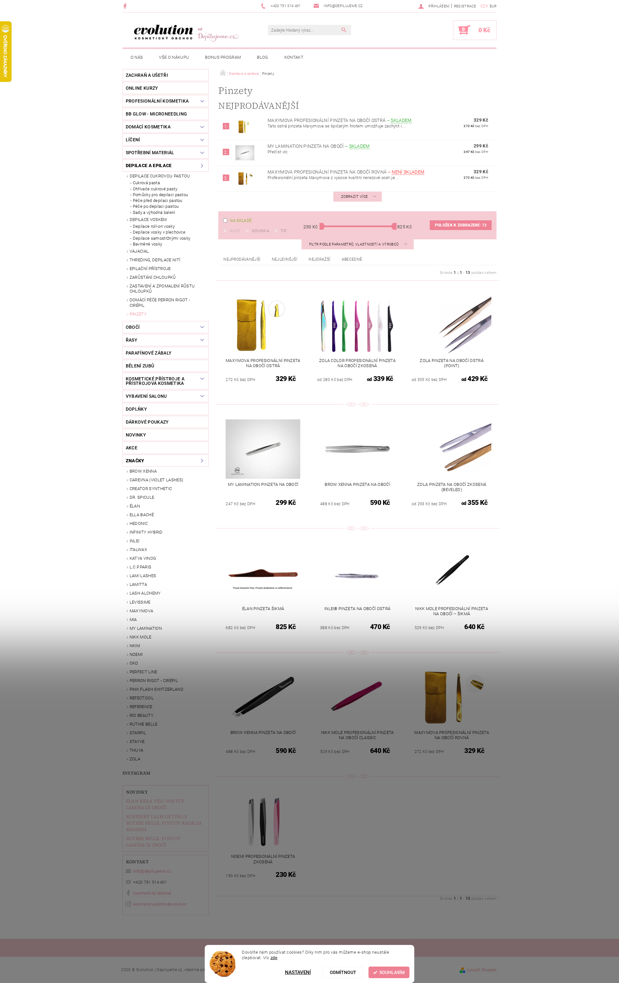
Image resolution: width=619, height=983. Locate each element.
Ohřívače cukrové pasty (155, 188)
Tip (283, 231)
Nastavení (298, 972)
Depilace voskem (148, 219)
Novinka (260, 231)
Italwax (138, 549)
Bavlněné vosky (147, 244)
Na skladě (240, 220)
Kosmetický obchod (152, 893)
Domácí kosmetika (148, 126)
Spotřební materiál (150, 152)
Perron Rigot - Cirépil (154, 680)
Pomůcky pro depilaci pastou (160, 194)
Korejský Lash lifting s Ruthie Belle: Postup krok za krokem (164, 823)
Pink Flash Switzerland (156, 689)
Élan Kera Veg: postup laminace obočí (155, 804)
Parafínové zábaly (149, 353)
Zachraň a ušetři (147, 75)
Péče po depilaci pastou (156, 206)
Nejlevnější (285, 259)
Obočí (133, 327)
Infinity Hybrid (146, 532)
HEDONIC (139, 523)
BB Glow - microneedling (156, 113)
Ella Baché (142, 514)
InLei (135, 540)
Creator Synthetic (151, 488)
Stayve (137, 741)
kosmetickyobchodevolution (160, 904)
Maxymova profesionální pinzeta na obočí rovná (346, 172)
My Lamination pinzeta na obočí (319, 146)
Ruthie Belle (144, 724)
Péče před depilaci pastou (157, 200)
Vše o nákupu (174, 57)
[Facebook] (126, 6)
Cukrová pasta (146, 182)
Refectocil (142, 698)
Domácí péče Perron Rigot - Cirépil (160, 302)
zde (274, 957)
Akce (235, 231)
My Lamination (146, 628)
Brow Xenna (143, 471)
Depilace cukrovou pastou (160, 176)
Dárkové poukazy (147, 422)
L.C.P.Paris (141, 567)
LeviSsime (140, 602)
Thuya (136, 750)
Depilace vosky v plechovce (159, 232)
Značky (135, 460)
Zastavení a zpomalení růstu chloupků (162, 289)
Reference (141, 706)
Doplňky (136, 409)
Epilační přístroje (150, 268)
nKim (135, 645)
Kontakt (293, 57)
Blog (262, 57)
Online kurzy (142, 88)
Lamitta (138, 584)
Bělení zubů (140, 365)
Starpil (138, 732)
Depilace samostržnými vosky (162, 238)
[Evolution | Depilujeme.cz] (185, 33)
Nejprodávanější (241, 259)
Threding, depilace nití (155, 259)
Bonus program (223, 57)
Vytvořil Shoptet (481, 970)
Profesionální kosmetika (157, 101)
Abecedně (352, 259)
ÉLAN (135, 506)
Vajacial (139, 251)
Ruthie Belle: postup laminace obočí (153, 841)
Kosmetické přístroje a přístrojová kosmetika (155, 381)
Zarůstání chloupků (153, 277)
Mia (133, 619)
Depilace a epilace (149, 165)
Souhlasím (392, 972)
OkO (134, 663)
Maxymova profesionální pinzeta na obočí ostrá (340, 120)
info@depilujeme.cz (152, 871)
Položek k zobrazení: (460, 225)
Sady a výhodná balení (154, 212)
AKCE (131, 447)
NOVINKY (136, 434)
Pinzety (138, 314)
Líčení (133, 139)
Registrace (465, 6)
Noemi (136, 654)
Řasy (131, 340)
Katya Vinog (143, 558)
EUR (493, 6)
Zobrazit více (354, 197)
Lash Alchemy (145, 593)
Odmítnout (343, 972)
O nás (137, 57)
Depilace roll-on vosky (154, 226)
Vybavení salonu (146, 396)
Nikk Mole (141, 637)
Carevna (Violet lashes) (156, 479)
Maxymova (141, 610)
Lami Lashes (143, 575)
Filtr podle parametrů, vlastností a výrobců (354, 244)
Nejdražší (319, 259)
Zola (135, 759)
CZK (484, 6)
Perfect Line (143, 671)
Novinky (137, 792)
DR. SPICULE (142, 497)
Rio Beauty (141, 715)
